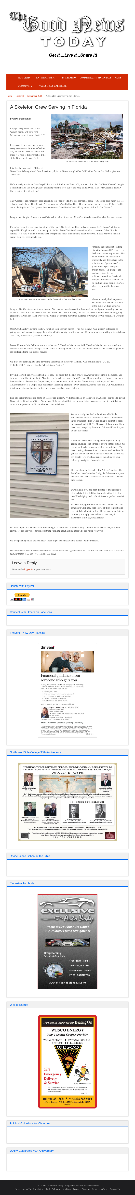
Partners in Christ (100, 1189)
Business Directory (81, 1189)
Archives (67, 1189)
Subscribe (56, 1189)
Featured (20, 96)
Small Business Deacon (88, 1185)
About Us (26, 1189)
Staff (48, 1189)
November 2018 (34, 96)
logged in (28, 569)
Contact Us (115, 1189)
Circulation (38, 1189)
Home (9, 96)
